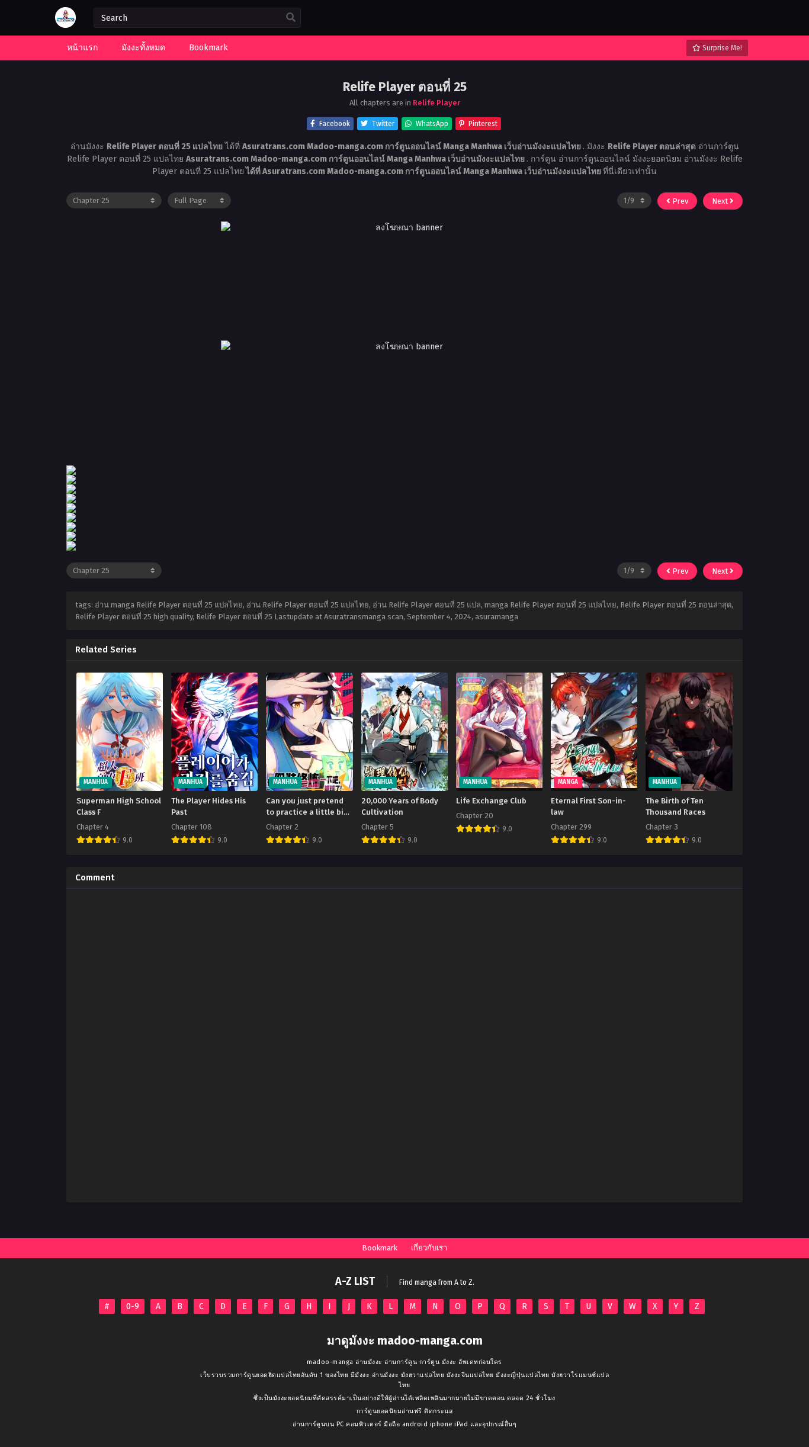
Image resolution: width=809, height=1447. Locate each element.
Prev (679, 201)
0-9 (132, 1306)
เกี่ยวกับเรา (429, 1247)
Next (721, 201)
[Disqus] (404, 1046)
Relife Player (436, 102)
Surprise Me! (721, 48)
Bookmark (379, 1247)
